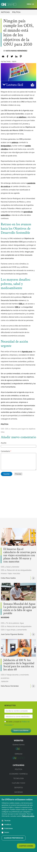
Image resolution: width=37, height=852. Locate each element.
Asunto (3, 443)
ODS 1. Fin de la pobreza (10, 623)
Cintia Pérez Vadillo (8, 578)
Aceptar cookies (26, 846)
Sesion (6, 832)
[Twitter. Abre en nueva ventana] (12, 56)
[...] (18, 749)
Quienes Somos (19, 745)
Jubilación (4, 681)
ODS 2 (21, 304)
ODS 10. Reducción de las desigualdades (16, 570)
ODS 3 (17, 307)
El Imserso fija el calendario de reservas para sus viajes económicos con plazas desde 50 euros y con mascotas (19, 555)
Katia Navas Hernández (16, 51)
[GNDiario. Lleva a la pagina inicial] (8, 4)
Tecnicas (7, 820)
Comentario (5, 451)
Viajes (10, 573)
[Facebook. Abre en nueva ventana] (7, 56)
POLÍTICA (16, 12)
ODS (2, 429)
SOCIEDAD (5, 617)
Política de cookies (28, 816)
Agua (22, 623)
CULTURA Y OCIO (18, 783)
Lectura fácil (14, 85)
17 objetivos (21, 117)
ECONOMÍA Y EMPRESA (18, 774)
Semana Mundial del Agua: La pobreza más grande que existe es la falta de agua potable (19, 608)
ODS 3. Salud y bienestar (10, 567)
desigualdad (6, 146)
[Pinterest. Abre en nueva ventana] (20, 56)
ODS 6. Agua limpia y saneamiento (14, 630)
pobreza (15, 142)
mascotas (16, 573)
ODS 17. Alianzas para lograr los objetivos (20, 429)
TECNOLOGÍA (18, 778)
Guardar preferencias (13, 838)
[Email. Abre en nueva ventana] (3, 56)
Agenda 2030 (27, 352)
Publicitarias (8, 828)
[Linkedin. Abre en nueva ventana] (16, 56)
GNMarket (18, 754)
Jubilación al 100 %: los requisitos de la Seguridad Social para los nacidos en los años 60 (18, 665)
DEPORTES (18, 788)
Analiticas (7, 824)
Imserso (4, 573)
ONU (3, 432)
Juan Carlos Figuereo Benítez (12, 634)
